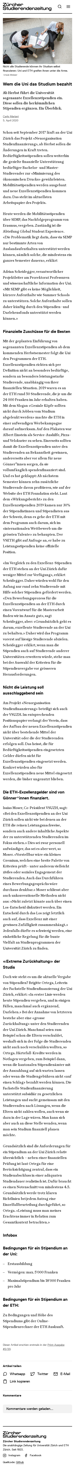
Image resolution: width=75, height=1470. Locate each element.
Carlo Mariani (11, 116)
